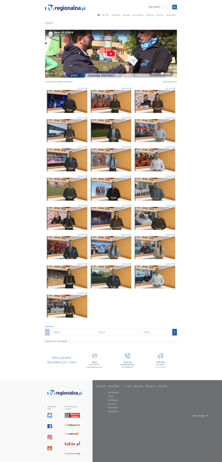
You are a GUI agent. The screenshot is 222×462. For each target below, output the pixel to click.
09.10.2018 (82, 234)
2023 (56, 332)
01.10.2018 (82, 293)
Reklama (126, 15)
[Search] (174, 7)
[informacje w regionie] (65, 8)
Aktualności (138, 15)
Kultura (112, 404)
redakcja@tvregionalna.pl (94, 367)
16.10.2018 (170, 176)
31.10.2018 (82, 88)
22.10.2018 (126, 147)
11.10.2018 (170, 205)
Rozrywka (113, 400)
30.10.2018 (126, 88)
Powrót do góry (199, 416)
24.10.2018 (170, 117)
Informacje (113, 392)
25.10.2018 (126, 117)
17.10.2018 (126, 176)
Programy (115, 15)
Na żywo (105, 15)
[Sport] (67, 101)
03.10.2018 (126, 264)
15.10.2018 (82, 205)
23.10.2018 (82, 147)
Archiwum (113, 411)
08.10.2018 (126, 234)
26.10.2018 (82, 117)
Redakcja (150, 15)
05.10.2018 (170, 234)
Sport (111, 396)
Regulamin (171, 15)
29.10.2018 (170, 88)
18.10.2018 (82, 176)
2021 (146, 332)
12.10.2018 (126, 205)
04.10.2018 (82, 264)
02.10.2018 (170, 264)
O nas (128, 386)
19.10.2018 (170, 147)
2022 (101, 332)
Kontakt (160, 15)
